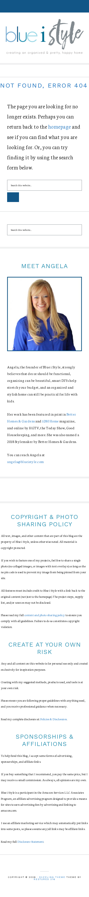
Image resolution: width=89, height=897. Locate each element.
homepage (59, 126)
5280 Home (50, 421)
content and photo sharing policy (44, 615)
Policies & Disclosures (53, 719)
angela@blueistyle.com (25, 461)
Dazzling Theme (52, 877)
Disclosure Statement (30, 841)
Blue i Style (45, 36)
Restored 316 (44, 879)
